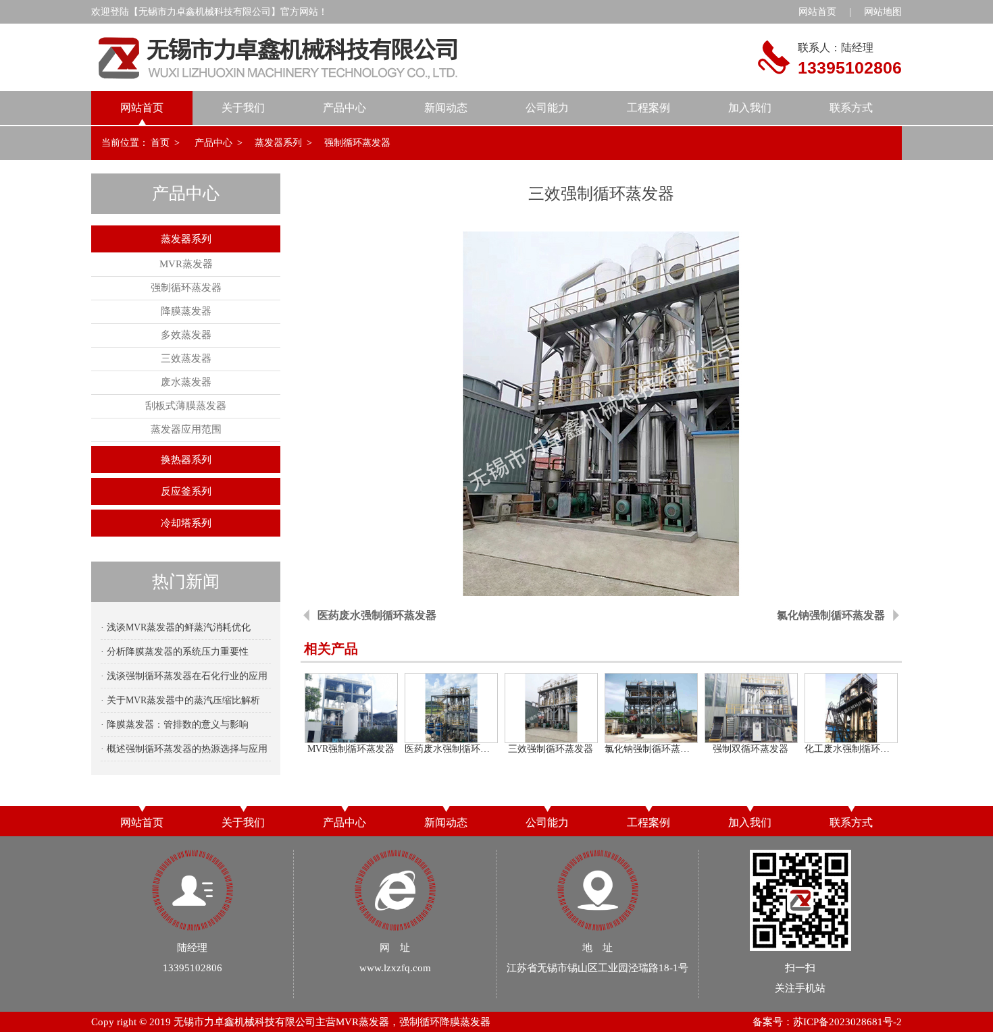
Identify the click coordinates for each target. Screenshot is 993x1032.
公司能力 (547, 107)
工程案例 (648, 107)
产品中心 (344, 107)
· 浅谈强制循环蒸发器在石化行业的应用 (184, 676)
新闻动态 (445, 107)
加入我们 (749, 107)
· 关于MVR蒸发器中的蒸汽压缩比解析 (180, 700)
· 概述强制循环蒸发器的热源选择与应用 (184, 749)
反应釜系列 (186, 491)
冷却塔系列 (186, 523)
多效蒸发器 (186, 334)
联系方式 (851, 107)
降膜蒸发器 (186, 311)
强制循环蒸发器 (357, 143)
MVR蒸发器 (186, 264)
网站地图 (883, 12)
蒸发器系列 (278, 143)
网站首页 (817, 12)
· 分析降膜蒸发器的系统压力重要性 (175, 652)
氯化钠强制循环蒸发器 (831, 615)
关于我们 (243, 107)
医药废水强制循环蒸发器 (376, 615)
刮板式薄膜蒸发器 (185, 405)
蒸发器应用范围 (186, 429)
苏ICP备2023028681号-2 (847, 1021)
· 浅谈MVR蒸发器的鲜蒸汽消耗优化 (176, 627)
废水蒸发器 (186, 382)
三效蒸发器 (186, 358)
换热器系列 (186, 459)
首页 (160, 143)
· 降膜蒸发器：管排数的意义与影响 (175, 724)
